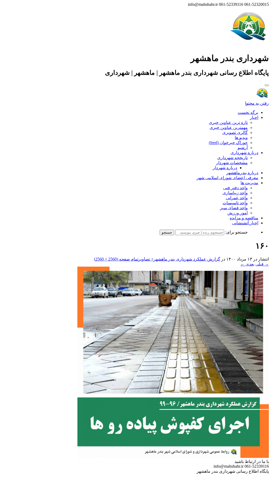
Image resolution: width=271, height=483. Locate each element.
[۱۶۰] (173, 456)
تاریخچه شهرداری (232, 157)
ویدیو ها (241, 137)
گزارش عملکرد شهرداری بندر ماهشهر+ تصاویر (179, 259)
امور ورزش (237, 213)
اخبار (254, 117)
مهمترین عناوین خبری (229, 127)
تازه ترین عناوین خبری (228, 122)
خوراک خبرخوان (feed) (228, 142)
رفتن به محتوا (257, 103)
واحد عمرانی (237, 198)
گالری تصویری (235, 132)
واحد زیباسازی (235, 193)
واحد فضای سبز (234, 208)
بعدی (247, 264)
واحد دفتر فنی (235, 187)
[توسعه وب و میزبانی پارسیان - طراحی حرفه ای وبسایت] (255, 478)
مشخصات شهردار (232, 162)
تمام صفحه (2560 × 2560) (116, 259)
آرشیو (243, 147)
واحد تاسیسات (235, 203)
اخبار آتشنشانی (245, 223)
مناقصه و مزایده (244, 218)
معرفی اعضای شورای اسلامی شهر (227, 177)
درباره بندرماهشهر (242, 172)
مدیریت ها (249, 182)
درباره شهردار (225, 167)
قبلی (262, 264)
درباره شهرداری (244, 152)
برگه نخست (248, 112)
